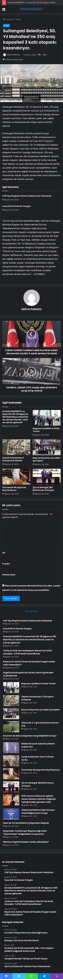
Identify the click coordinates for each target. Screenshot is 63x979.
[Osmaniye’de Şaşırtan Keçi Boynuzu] (16, 477)
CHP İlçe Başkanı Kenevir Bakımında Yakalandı (26, 195)
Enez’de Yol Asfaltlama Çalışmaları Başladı (26, 823)
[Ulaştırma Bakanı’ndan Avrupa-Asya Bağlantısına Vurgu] (11, 813)
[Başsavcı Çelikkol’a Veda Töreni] (47, 418)
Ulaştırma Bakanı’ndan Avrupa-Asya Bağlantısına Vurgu (38, 811)
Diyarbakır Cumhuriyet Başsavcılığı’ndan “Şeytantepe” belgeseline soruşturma (25, 832)
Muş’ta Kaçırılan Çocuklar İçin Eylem (46, 459)
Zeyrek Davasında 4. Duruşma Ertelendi (13, 459)
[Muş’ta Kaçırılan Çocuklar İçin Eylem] (47, 447)
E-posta (6, 563)
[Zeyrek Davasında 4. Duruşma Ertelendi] (16, 447)
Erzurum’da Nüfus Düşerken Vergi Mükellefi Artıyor (30, 735)
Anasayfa (9, 19)
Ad (4, 552)
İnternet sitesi (8, 574)
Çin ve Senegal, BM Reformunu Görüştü (43, 489)
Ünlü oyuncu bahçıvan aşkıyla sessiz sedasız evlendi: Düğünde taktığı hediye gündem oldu (38, 798)
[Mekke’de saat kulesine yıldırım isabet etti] (11, 747)
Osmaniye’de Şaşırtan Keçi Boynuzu (14, 489)
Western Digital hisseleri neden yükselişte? (26, 841)
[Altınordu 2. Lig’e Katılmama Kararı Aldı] (11, 726)
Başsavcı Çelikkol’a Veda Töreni (46, 430)
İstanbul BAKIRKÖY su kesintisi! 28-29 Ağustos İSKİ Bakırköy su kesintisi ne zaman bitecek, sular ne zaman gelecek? (15, 417)
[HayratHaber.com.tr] (31, 9)
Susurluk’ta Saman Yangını (16, 206)
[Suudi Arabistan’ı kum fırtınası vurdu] (11, 760)
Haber (18, 19)
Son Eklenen (31, 611)
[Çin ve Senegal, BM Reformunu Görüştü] (47, 477)
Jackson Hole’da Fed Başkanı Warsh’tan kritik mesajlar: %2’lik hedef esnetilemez (27, 652)
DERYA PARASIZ (32, 309)
